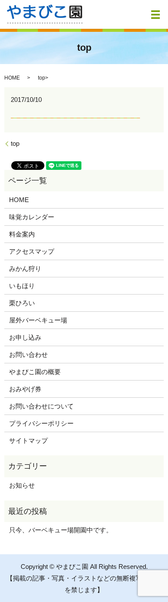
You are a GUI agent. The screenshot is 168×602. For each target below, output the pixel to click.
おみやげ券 (25, 389)
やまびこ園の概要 (35, 371)
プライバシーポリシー (41, 423)
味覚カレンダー (31, 217)
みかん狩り (25, 268)
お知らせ (22, 485)
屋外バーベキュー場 (38, 320)
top (15, 143)
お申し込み (25, 337)
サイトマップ (28, 440)
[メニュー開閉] (155, 14)
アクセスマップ (31, 251)
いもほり (22, 285)
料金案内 (22, 234)
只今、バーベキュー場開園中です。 (60, 530)
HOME (12, 78)
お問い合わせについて (41, 406)
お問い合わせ (28, 354)
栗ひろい (22, 303)
